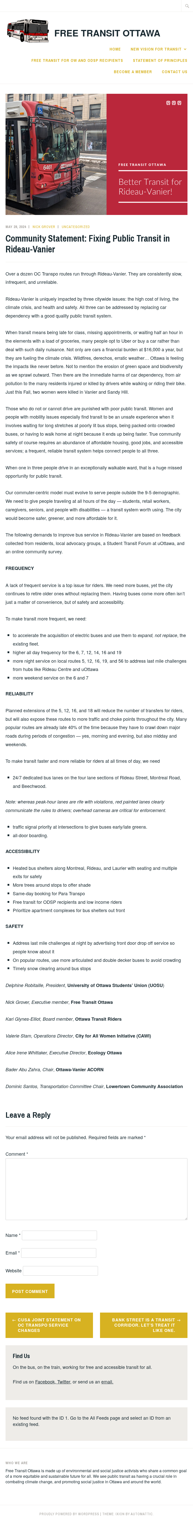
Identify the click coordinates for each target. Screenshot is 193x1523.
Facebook (45, 1381)
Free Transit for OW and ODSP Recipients (77, 60)
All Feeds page (105, 1417)
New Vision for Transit (156, 49)
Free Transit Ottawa (107, 32)
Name (13, 1235)
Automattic (142, 1514)
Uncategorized (76, 227)
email (106, 1381)
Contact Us (174, 71)
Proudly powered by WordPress (69, 1514)
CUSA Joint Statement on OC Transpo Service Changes (49, 1325)
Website (14, 1270)
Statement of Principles (160, 60)
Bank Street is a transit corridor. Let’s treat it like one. (143, 1325)
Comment (17, 1153)
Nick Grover (44, 227)
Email (13, 1252)
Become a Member (133, 71)
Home (115, 49)
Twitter (63, 1381)
